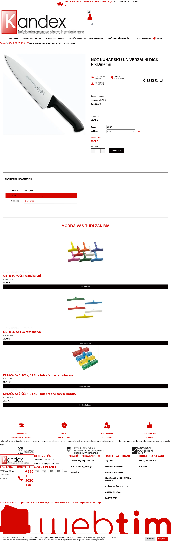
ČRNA (26, 195)
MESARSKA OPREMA (32, 38)
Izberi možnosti (85, 286)
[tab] (18, 179)
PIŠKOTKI (87, 502)
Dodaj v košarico (85, 386)
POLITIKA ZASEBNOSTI (61, 502)
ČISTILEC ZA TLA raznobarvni (22, 331)
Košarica (75, 472)
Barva (93, 127)
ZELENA (46, 195)
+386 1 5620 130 (29, 478)
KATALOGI (137, 2)
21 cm (32, 201)
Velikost (95, 131)
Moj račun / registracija (81, 466)
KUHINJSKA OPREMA (55, 38)
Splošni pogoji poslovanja (82, 461)
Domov (3, 43)
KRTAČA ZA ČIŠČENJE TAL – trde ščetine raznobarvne (38, 375)
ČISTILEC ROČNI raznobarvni (22, 275)
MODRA (33, 195)
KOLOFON (77, 502)
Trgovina (109, 461)
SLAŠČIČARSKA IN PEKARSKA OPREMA (86, 38)
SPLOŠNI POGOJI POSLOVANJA (35, 502)
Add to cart (116, 150)
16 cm (26, 201)
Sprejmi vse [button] (162, 538)
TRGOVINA (13, 38)
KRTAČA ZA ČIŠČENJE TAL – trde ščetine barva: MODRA (39, 393)
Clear (139, 131)
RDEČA (39, 195)
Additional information (18, 179)
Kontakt (143, 466)
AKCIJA (159, 38)
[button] (89, 12)
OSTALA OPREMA (143, 38)
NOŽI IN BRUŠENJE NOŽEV (119, 38)
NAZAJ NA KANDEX (121, 2)
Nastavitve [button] (150, 538)
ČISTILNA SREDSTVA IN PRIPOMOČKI (17, 272)
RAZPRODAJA (111, 498)
